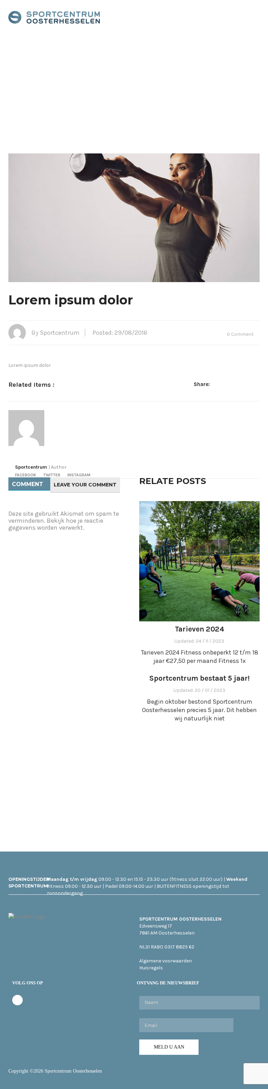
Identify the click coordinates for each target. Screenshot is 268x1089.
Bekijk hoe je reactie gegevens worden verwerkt (55, 524)
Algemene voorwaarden (165, 961)
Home (107, 88)
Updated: (199, 641)
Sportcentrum (60, 332)
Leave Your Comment (85, 485)
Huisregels (151, 968)
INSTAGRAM (78, 474)
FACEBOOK (25, 474)
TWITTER (51, 474)
